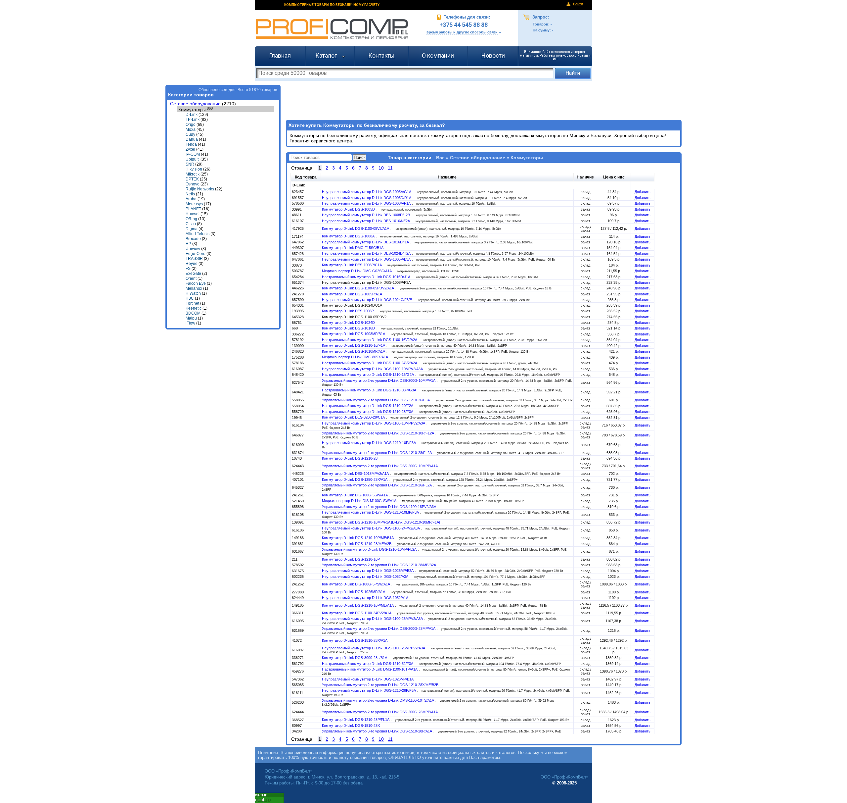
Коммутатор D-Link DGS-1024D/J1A (352, 305)
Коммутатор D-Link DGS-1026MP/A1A (354, 592)
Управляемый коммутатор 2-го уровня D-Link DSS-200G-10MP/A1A (379, 380)
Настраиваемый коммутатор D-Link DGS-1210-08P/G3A (369, 390)
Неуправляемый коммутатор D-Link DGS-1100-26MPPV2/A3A (374, 648)
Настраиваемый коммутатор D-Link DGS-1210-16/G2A (368, 374)
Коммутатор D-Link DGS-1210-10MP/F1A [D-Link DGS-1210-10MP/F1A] (381, 522)
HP (188, 243)
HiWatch (193, 293)
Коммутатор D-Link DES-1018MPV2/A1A (355, 474)
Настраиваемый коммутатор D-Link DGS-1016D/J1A (366, 277)
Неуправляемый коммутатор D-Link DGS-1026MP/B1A (368, 679)
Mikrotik (193, 174)
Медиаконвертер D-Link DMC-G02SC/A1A (357, 271)
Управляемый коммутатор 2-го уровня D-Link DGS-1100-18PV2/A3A (379, 507)
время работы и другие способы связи (462, 32)
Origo (191, 124)
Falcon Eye (196, 283)
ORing (191, 219)
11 (390, 168)
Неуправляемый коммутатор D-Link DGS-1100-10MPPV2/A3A (374, 423)
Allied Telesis (197, 233)
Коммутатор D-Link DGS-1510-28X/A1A (354, 640)
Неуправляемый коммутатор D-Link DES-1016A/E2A (366, 221)
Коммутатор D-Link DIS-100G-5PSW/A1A (356, 584)
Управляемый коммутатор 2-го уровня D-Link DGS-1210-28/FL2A (377, 453)
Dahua (192, 139)
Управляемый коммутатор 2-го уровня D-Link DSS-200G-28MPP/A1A (380, 712)
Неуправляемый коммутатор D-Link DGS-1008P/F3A (366, 282)
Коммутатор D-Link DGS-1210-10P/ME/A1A (358, 605)
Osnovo (193, 184)
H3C (190, 298)
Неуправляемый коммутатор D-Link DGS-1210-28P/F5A (369, 690)
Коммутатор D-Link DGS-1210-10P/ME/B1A (358, 538)
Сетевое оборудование (195, 103)
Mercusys (194, 204)
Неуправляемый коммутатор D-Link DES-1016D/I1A (366, 242)
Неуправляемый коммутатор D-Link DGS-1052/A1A (365, 598)
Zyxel (190, 149)
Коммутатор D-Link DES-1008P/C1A (352, 265)
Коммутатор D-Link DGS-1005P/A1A (352, 294)
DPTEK (192, 179)
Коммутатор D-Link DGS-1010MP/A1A (354, 351)
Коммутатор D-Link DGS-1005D (349, 209)
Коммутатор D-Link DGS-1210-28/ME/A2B (357, 544)
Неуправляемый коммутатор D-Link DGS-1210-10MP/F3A (371, 512)
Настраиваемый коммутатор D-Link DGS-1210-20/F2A (368, 406)
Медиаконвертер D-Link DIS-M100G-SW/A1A (359, 501)
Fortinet (192, 303)
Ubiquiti (193, 159)
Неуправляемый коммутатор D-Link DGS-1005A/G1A (367, 192)
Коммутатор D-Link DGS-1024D (348, 323)
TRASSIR (194, 258)
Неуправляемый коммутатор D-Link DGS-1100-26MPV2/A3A (373, 619)
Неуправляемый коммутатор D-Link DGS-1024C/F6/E (367, 300)
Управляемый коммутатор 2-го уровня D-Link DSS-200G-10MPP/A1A (380, 466)
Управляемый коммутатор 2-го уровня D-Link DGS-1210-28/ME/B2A (379, 565)
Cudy (190, 134)
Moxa (191, 129)
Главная (280, 55)
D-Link (192, 114)
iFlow (190, 323)
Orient (191, 278)
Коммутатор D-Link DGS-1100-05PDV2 (354, 317)
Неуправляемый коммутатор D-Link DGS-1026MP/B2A (368, 571)
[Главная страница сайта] (332, 29)
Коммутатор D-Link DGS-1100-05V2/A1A (356, 228)
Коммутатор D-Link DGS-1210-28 (350, 458)
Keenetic (193, 308)
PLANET (193, 209)
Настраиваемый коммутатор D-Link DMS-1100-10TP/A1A (370, 669)
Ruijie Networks (200, 189)
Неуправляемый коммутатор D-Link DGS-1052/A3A (365, 576)
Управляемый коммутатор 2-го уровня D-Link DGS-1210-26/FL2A (377, 485)
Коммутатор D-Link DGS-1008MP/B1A (354, 334)
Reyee (192, 263)
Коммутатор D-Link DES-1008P (348, 311)
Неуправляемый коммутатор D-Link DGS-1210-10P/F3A (369, 443)
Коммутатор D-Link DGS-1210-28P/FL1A (356, 720)
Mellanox (194, 288)
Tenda (191, 144)
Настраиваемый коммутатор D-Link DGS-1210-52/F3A (368, 664)
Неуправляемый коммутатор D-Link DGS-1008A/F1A (366, 203)
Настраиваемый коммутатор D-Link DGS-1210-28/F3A (368, 412)
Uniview (193, 248)
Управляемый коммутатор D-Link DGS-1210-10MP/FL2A (369, 549)
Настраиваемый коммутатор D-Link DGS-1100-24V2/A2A (370, 363)
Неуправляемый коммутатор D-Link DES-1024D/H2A (366, 253)
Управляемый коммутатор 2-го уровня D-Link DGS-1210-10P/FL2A (378, 433)
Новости (493, 55)
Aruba (191, 199)
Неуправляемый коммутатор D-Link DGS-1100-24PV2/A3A (371, 528)
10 (381, 168)
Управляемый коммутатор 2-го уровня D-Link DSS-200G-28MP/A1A (379, 628)
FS (188, 268)
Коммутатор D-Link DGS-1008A (348, 236)
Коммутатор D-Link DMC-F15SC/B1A (352, 248)
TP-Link (193, 119)
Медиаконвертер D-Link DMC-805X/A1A (355, 357)
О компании (438, 55)
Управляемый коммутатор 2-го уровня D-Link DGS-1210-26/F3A (376, 400)
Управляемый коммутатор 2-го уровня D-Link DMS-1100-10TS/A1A (378, 700)
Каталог (326, 55)
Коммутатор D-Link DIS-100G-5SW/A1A (355, 495)
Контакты (381, 55)
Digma (192, 228)
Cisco (191, 224)
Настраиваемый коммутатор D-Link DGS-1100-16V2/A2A (370, 340)
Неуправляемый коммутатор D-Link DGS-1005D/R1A (367, 198)
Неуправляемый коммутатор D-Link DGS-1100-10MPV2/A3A (373, 369)
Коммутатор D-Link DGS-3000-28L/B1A (355, 658)
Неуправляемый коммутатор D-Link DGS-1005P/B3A (366, 259)
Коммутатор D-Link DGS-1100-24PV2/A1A (357, 613)
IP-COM (193, 154)
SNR (190, 164)
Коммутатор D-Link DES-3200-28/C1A (353, 417)
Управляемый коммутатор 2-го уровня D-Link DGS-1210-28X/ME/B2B (380, 685)
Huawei (193, 214)
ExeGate (193, 273)
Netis (190, 194)
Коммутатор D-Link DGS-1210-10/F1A (354, 345)
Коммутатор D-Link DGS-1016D (349, 328)
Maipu (191, 318)
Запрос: (540, 17)
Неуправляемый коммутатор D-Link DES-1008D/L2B (366, 215)
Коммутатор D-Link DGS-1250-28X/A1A (355, 479)
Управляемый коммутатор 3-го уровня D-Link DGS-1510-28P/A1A (377, 731)
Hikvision (194, 169)
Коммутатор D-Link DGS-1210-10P (351, 559)
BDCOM (193, 313)
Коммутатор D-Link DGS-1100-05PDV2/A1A (358, 288)
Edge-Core (195, 253)
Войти (578, 4)
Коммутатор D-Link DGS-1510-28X (351, 726)
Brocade (193, 238)
